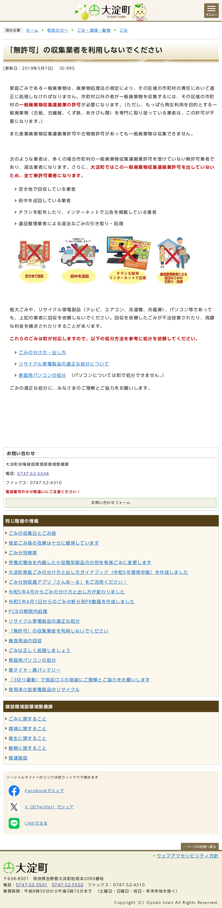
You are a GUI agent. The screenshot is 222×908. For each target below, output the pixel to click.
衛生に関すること (28, 738)
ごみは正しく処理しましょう (40, 650)
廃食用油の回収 (25, 641)
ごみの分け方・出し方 (42, 352)
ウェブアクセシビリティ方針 (188, 856)
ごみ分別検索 (23, 553)
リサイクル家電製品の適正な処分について (64, 364)
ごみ (124, 30)
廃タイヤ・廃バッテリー (35, 670)
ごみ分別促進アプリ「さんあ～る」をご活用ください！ (68, 582)
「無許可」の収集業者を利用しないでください (59, 631)
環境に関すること (28, 728)
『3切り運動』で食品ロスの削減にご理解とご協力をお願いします (79, 680)
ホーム (32, 30)
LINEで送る (36, 823)
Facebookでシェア (44, 791)
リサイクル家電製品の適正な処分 (44, 621)
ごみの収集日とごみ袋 (32, 533)
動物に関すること (28, 748)
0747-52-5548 (33, 473)
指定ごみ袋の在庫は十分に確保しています (54, 543)
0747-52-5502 (68, 885)
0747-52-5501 (32, 885)
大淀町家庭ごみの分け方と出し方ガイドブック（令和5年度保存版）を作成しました (98, 572)
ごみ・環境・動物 (94, 30)
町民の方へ (57, 30)
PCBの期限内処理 (28, 611)
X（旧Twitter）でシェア (49, 807)
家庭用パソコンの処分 (42, 375)
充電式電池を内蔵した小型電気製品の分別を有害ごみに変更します (80, 562)
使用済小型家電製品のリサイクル (44, 689)
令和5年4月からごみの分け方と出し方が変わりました (67, 592)
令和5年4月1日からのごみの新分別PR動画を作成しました (72, 601)
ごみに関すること (28, 719)
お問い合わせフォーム (111, 502)
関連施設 (18, 758)
